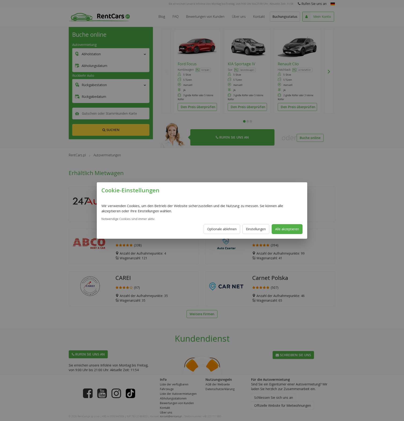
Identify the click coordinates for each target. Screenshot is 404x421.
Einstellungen (256, 229)
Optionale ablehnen (222, 229)
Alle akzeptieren (287, 229)
